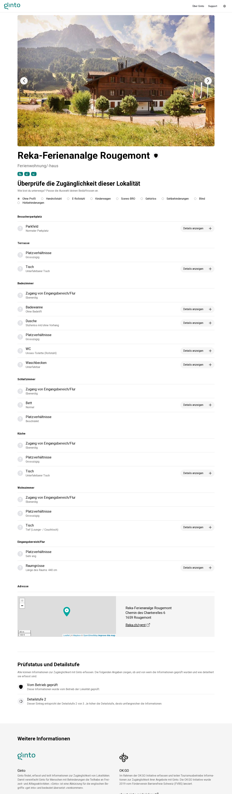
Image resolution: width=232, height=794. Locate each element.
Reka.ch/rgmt (138, 625)
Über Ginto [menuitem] (198, 6)
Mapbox (77, 635)
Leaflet (66, 635)
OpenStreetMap (90, 635)
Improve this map (106, 635)
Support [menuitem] (212, 6)
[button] (23, 80)
